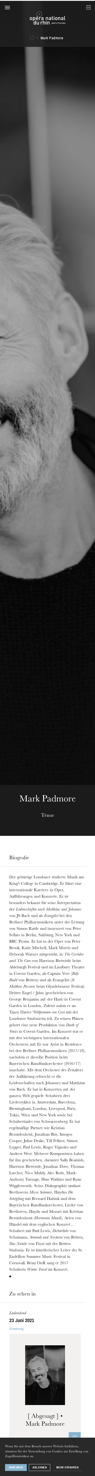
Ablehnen (40, 1467)
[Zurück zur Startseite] (47, 19)
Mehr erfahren (67, 1467)
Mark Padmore (52, 37)
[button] (7, 7)
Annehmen (16, 1467)
